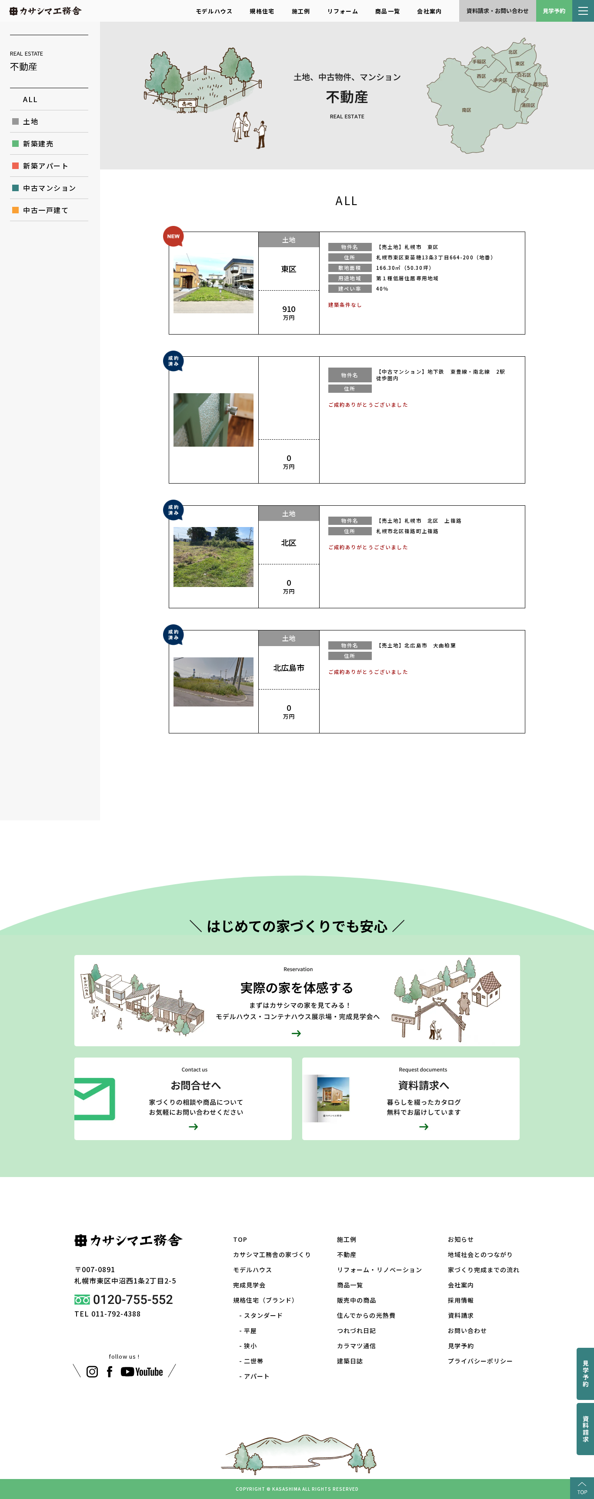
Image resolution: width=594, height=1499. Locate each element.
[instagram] (92, 1371)
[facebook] (109, 1371)
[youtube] (142, 1371)
